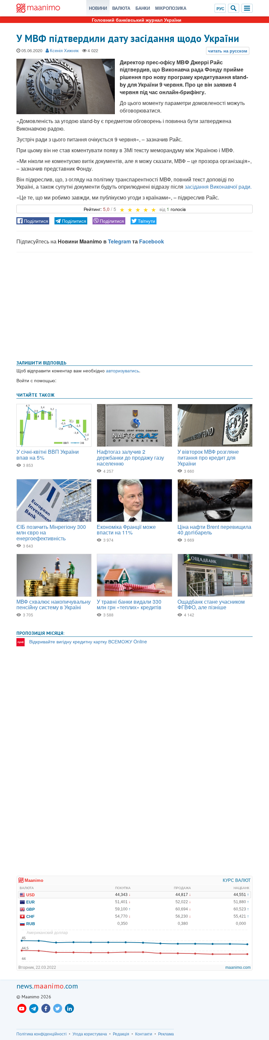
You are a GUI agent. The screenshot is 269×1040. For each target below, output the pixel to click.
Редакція (121, 1033)
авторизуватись (122, 370)
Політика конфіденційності (41, 1033)
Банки (142, 8)
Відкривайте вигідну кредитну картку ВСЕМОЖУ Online (88, 641)
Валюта (121, 8)
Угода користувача (89, 1033)
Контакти (143, 1033)
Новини (98, 8)
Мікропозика (170, 8)
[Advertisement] (134, 305)
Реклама (166, 1033)
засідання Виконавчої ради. (218, 186)
